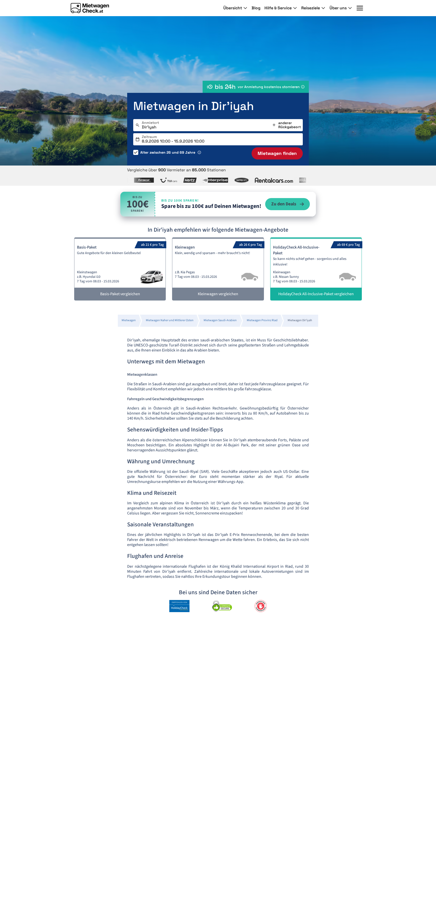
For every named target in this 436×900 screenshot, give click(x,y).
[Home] (90, 8)
